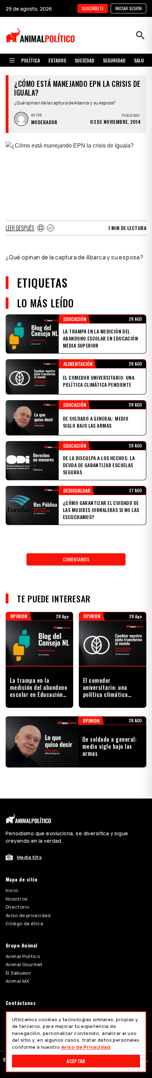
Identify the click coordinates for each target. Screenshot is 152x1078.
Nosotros (16, 899)
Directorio (17, 907)
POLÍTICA (30, 60)
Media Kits (29, 857)
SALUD (140, 60)
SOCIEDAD (84, 60)
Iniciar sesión (128, 8)
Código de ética (24, 923)
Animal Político (23, 956)
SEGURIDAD (114, 60)
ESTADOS (57, 60)
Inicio (12, 890)
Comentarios (76, 559)
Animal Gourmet (24, 964)
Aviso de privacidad (28, 915)
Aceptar (75, 1061)
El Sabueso (18, 973)
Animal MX (17, 981)
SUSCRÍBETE (93, 8)
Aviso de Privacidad (85, 1047)
